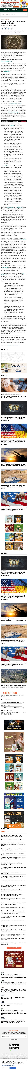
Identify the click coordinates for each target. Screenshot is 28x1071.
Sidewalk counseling (13, 112)
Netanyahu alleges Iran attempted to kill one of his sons (13, 907)
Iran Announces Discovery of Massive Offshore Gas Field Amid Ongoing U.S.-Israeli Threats (13, 904)
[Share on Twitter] (8, 28)
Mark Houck (3, 32)
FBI (16, 31)
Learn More (5, 1067)
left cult (21, 31)
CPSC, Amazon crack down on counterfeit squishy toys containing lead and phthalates (13, 899)
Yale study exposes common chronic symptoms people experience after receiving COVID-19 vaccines (13, 396)
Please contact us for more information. (8, 714)
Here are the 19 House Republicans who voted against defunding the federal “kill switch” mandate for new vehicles (14, 509)
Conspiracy (7, 19)
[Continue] (25, 1036)
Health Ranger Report (6, 970)
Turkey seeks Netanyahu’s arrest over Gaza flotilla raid (12, 839)
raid (17, 32)
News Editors (8, 25)
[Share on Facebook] (5, 28)
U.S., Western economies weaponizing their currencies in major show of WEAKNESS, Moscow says (13, 419)
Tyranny (19, 32)
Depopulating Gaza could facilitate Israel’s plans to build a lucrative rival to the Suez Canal (13, 487)
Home (2, 19)
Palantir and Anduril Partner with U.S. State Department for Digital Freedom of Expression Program (13, 935)
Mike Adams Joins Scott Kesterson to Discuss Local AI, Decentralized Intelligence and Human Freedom (13, 983)
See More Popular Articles (14, 947)
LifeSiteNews (6, 71)
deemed (12, 125)
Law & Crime (23, 239)
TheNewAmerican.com (6, 61)
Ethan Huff (8, 506)
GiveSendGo (5, 267)
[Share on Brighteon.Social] (2, 28)
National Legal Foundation (15, 103)
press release (5, 166)
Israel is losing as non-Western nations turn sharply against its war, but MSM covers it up (13, 464)
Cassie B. (8, 393)
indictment (19, 207)
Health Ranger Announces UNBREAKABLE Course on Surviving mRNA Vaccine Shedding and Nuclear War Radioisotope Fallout (13, 990)
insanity (18, 31)
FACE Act (6, 31)
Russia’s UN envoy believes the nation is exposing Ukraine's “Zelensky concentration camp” (11, 895)
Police (7, 32)
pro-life (15, 32)
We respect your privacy (14, 1039)
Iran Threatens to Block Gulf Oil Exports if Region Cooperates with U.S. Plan (11, 849)
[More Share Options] (11, 28)
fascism (13, 31)
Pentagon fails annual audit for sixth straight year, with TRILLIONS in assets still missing (13, 686)
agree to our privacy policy (8, 1065)
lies (24, 31)
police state (11, 32)
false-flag (10, 31)
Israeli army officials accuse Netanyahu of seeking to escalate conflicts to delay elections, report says (12, 836)
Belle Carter (8, 438)
